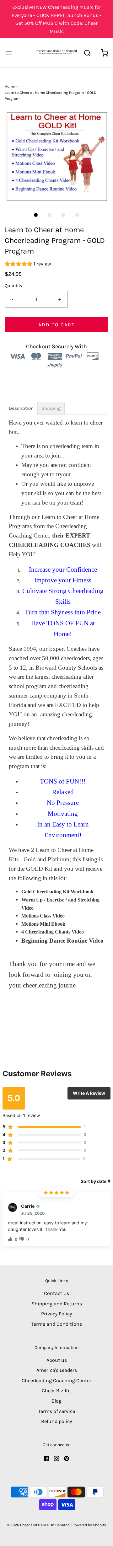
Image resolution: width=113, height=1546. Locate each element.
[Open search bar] (87, 53)
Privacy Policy (56, 1314)
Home (10, 86)
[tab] (21, 408)
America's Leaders (56, 1370)
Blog (56, 1401)
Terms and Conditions (56, 1324)
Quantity (13, 285)
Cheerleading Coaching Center (56, 1380)
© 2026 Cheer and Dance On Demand (38, 1525)
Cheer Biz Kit (56, 1391)
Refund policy (56, 1421)
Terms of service (56, 1411)
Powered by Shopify (89, 1525)
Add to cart (56, 325)
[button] (56, 157)
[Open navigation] (8, 53)
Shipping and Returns (56, 1304)
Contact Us (56, 1293)
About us (56, 1360)
